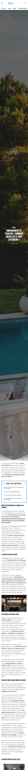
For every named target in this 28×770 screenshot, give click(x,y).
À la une (7, 765)
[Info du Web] (10, 3)
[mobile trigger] (2, 3)
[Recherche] (21, 3)
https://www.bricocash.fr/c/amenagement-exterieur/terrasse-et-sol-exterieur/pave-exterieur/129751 (13, 520)
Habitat (14, 227)
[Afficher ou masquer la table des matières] (23, 484)
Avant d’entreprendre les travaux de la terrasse (14, 488)
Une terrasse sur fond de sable (13, 495)
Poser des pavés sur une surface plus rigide (13, 499)
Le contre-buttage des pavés (12, 491)
